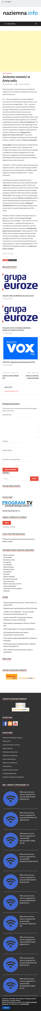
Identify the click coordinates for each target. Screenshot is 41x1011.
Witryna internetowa (11, 459)
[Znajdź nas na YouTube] (15, 723)
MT (17, 84)
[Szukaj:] (20, 478)
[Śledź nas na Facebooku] (4, 723)
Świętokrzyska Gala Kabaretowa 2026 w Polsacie (20, 608)
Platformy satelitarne (10, 763)
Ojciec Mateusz (8, 567)
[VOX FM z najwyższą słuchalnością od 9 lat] (20, 349)
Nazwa (5, 441)
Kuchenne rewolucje (10, 579)
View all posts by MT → (12, 391)
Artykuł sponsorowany (10, 770)
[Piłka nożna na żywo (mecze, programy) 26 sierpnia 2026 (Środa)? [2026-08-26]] (10, 805)
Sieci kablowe (7, 766)
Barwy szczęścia (8, 555)
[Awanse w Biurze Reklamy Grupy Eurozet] (20, 282)
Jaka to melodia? (9, 576)
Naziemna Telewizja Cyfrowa (12, 737)
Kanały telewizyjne (9, 759)
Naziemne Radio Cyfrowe (11, 745)
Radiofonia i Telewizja (10, 755)
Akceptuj (6, 1008)
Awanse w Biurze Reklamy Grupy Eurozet (18, 296)
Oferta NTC (7, 741)
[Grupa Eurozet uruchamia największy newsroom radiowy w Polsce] (20, 315)
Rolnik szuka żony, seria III (12, 584)
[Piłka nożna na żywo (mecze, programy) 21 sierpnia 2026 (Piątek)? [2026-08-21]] (10, 909)
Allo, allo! (6, 574)
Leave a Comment (24, 84)
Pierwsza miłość (8, 569)
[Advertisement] (20, 51)
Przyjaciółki (7, 572)
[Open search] (36, 24)
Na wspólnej (7, 564)
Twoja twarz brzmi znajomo (12, 588)
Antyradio (12, 260)
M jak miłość (7, 557)
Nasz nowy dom (8, 581)
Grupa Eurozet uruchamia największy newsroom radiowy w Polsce (16, 329)
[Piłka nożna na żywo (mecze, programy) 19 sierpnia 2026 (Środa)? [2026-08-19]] (10, 951)
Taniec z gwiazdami (9, 586)
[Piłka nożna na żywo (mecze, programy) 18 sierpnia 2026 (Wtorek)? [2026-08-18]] (10, 971)
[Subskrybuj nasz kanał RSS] (10, 723)
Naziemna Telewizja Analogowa (13, 777)
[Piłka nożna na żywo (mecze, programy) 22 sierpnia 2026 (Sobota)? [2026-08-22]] (10, 888)
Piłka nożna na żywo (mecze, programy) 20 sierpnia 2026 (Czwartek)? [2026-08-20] (28, 921)
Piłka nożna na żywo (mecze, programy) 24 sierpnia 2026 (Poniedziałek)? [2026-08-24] (28, 838)
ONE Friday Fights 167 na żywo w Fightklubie (19, 629)
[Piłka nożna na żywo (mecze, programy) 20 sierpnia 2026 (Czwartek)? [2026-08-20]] (10, 930)
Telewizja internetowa (10, 752)
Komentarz (7, 415)
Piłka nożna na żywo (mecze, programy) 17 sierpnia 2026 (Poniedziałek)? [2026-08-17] (28, 983)
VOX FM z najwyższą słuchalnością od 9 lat (18, 362)
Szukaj (6, 523)
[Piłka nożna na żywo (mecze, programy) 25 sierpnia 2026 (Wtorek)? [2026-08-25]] (10, 826)
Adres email (7, 450)
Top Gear (6, 591)
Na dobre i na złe (9, 560)
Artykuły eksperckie (9, 773)
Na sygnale (7, 562)
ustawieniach (24, 1004)
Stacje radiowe (7, 73)
